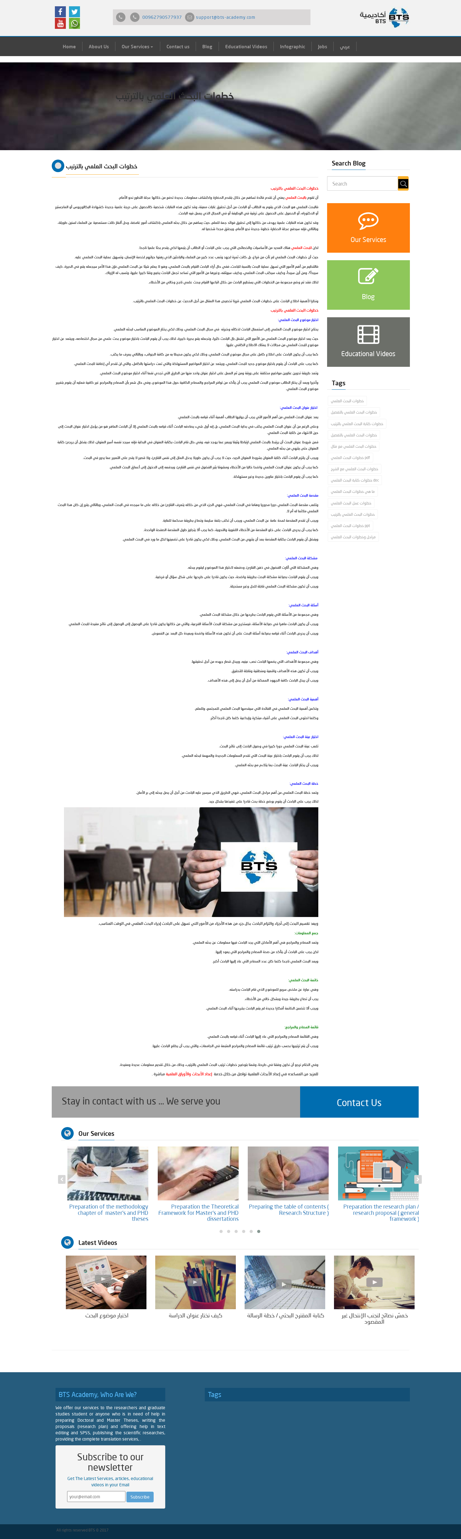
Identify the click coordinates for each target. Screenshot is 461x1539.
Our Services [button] (136, 46)
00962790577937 (162, 17)
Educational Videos (246, 46)
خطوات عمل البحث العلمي (351, 503)
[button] (359, 1102)
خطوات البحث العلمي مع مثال (353, 446)
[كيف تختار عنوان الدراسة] (195, 1282)
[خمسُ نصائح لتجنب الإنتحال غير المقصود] (374, 1282)
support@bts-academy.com (225, 17)
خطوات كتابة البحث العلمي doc (355, 480)
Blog (207, 46)
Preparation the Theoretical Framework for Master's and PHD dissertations (288, 1212)
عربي (345, 46)
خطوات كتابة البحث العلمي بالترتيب (357, 423)
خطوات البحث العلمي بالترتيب (353, 514)
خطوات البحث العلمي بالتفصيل (354, 412)
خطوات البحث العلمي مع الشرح (354, 468)
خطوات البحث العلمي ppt (350, 525)
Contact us (178, 46)
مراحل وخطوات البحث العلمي (353, 537)
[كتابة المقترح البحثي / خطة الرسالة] (285, 1282)
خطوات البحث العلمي (347, 400)
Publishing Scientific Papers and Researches (109, 1209)
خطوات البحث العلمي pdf (350, 457)
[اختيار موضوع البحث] (106, 1282)
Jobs (322, 46)
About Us (99, 46)
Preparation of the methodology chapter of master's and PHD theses (198, 1212)
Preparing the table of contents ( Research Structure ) (379, 1209)
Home (69, 46)
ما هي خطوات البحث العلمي (353, 491)
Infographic (292, 46)
